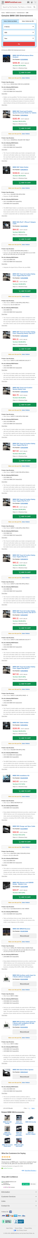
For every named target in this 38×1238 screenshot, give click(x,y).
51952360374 (24, 559)
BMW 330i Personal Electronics (19, 1134)
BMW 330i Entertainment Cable (7, 1134)
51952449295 (24, 336)
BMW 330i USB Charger (7, 1122)
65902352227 (24, 1072)
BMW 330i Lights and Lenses (19, 1145)
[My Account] (32, 2)
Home (3, 12)
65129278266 (24, 931)
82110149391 (24, 1027)
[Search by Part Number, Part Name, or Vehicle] (34, 7)
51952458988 (24, 278)
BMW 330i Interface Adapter (31, 1133)
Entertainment (20, 12)
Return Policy (18, 1228)
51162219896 (24, 886)
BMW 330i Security (30, 1122)
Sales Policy (9, 1228)
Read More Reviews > (30, 1170)
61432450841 (24, 59)
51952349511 (24, 725)
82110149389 (24, 979)
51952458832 (24, 671)
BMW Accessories (11, 12)
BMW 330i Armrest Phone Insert (7, 1145)
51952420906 (24, 447)
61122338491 (24, 226)
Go (19, 44)
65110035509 (24, 778)
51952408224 (24, 115)
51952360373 (24, 169)
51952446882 (24, 503)
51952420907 (24, 615)
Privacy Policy (28, 1228)
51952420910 (24, 391)
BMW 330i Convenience (19, 1122)
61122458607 (24, 828)
